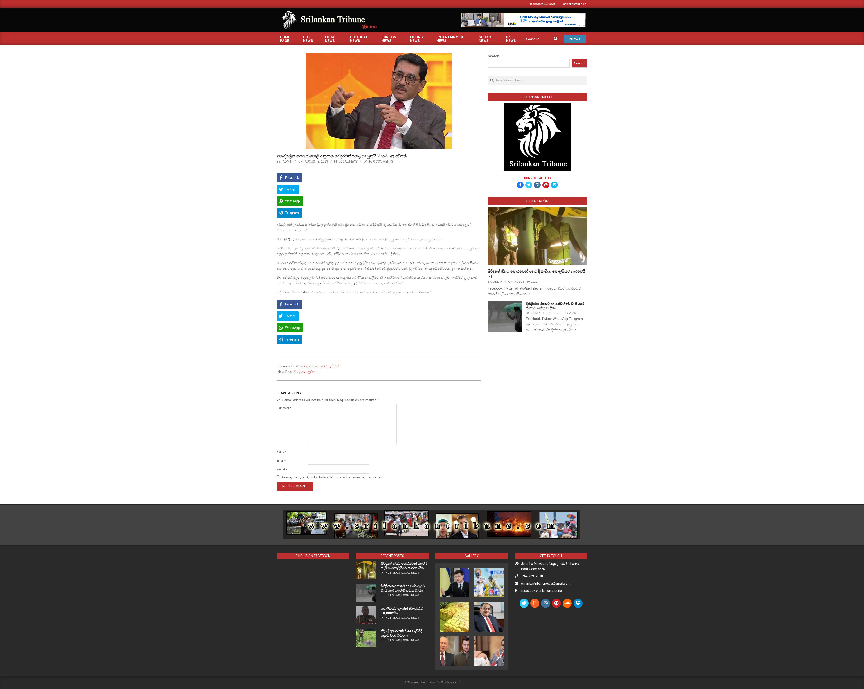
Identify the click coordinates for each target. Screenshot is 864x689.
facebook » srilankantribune (541, 591)
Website (282, 469)
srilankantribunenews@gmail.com (546, 583)
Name (281, 451)
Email (281, 460)
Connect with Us (537, 178)
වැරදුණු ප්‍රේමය (304, 372)
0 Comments (383, 161)
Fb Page (574, 38)
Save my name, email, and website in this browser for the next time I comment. (331, 477)
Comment (284, 408)
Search (493, 56)
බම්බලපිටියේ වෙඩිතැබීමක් (319, 366)
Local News (348, 161)
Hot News (393, 572)
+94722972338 (532, 576)
